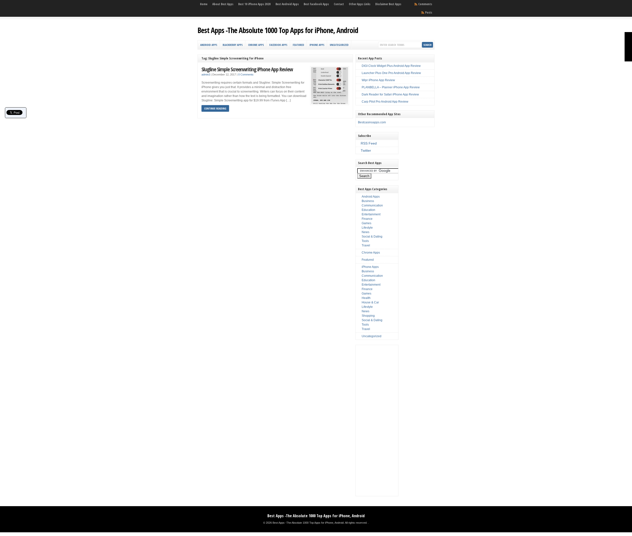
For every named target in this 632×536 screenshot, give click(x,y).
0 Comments (246, 74)
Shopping (368, 315)
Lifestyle (367, 227)
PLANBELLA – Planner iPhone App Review (391, 87)
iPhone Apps (317, 45)
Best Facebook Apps (316, 4)
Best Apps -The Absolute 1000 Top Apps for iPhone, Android (278, 30)
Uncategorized (339, 45)
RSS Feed (369, 143)
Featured (298, 45)
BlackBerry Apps (233, 45)
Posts (428, 12)
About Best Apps (222, 4)
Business (368, 201)
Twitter (366, 150)
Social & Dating (372, 236)
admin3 (205, 74)
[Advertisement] (377, 421)
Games (366, 223)
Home (203, 4)
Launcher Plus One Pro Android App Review (391, 73)
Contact (339, 4)
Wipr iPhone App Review (378, 80)
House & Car (370, 302)
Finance (367, 219)
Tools (365, 241)
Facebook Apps (278, 45)
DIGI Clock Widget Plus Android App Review (391, 66)
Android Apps (208, 45)
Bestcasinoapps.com (372, 122)
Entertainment (371, 214)
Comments (425, 4)
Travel (366, 245)
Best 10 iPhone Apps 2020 (254, 4)
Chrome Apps (256, 45)
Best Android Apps (287, 4)
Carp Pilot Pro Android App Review (385, 101)
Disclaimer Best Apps (388, 4)
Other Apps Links (359, 4)
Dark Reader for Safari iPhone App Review (390, 94)
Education (368, 210)
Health (366, 298)
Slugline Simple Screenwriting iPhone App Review (247, 69)
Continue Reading (215, 108)
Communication (372, 205)
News (365, 232)
